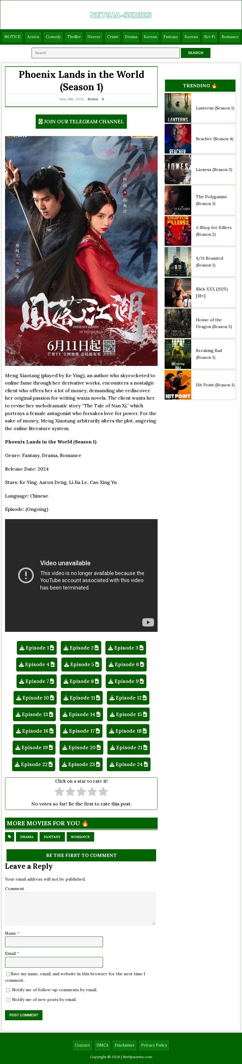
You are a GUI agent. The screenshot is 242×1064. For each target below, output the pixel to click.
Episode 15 (129, 714)
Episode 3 (126, 648)
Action (33, 36)
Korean (150, 36)
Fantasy (170, 36)
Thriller (74, 36)
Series (93, 99)
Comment (14, 888)
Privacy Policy (154, 1045)
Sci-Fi (209, 36)
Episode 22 (34, 764)
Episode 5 (82, 664)
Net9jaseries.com (137, 1057)
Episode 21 (129, 747)
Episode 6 (127, 664)
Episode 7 (37, 681)
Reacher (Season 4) (214, 138)
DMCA (102, 1045)
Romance (230, 36)
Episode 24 (129, 764)
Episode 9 (127, 681)
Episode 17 (82, 731)
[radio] (59, 792)
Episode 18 (128, 731)
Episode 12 (129, 698)
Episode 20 (82, 747)
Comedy (53, 36)
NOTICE (12, 36)
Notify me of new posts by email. (44, 999)
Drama (131, 36)
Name (11, 933)
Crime (112, 36)
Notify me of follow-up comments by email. (54, 989)
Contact (82, 1045)
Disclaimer (125, 1045)
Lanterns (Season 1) (215, 108)
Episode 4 (37, 664)
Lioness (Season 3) (214, 169)
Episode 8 (82, 681)
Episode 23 (81, 764)
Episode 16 (35, 731)
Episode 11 (82, 698)
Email (11, 953)
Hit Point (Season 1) (215, 385)
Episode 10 (35, 698)
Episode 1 (37, 648)
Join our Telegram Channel (84, 121)
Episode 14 (82, 714)
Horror (94, 36)
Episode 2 (82, 648)
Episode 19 (35, 747)
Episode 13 (35, 714)
